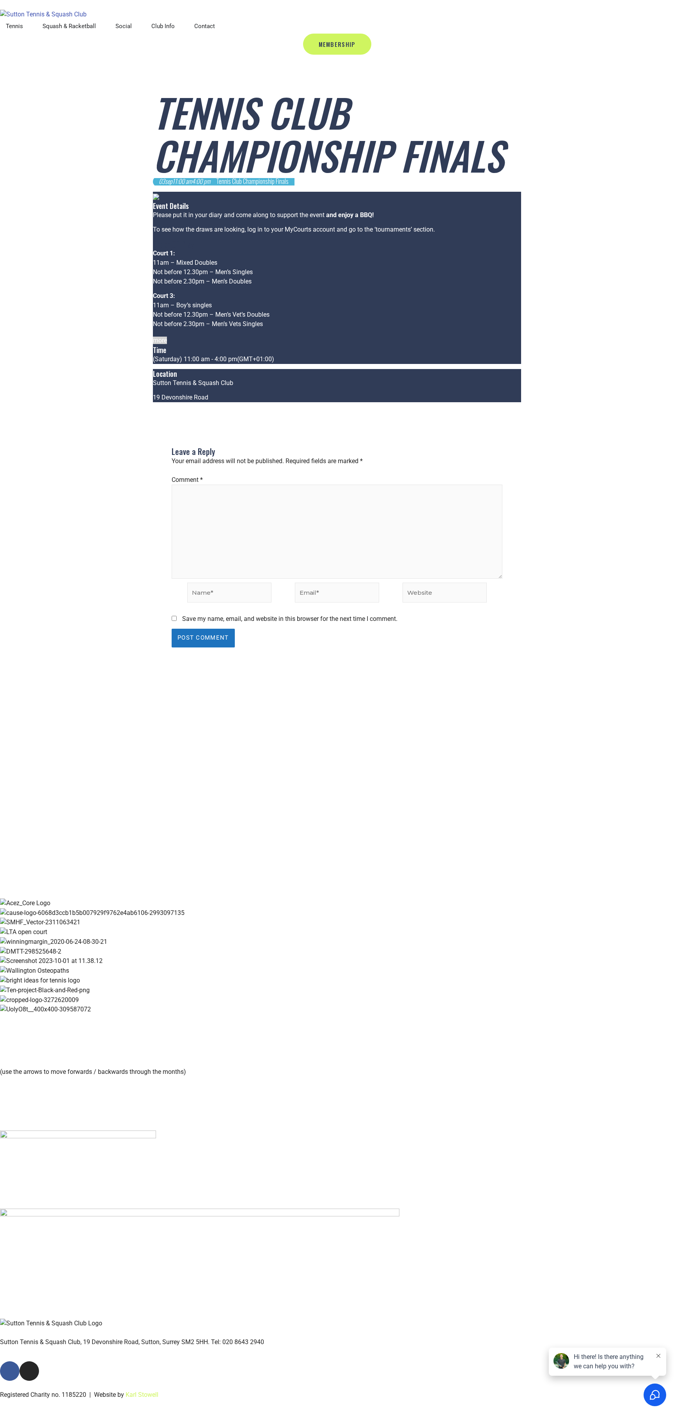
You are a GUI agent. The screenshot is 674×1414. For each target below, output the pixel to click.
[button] (337, 1019)
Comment (187, 479)
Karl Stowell (142, 1394)
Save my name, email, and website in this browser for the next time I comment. (289, 618)
